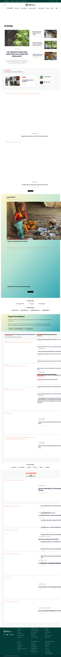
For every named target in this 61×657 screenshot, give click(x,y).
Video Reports (41, 8)
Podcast (47, 8)
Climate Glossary (20, 546)
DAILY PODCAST (7, 70)
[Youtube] (56, 1)
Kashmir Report (25, 348)
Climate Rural (33, 551)
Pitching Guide (47, 538)
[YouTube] (7, 536)
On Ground (17, 8)
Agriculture (15, 258)
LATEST (39, 283)
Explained (32, 251)
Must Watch (46, 258)
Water (29, 369)
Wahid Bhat (39, 339)
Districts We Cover (34, 553)
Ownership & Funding (20, 537)
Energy (35, 369)
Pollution (47, 369)
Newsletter (17, 1)
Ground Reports (42, 251)
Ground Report (40, 356)
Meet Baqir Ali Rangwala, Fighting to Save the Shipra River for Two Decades (38, 44)
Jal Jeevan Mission (48, 553)
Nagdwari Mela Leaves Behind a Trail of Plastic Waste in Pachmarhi (34, 136)
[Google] (12, 536)
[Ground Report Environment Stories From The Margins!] (30, 4)
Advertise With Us (34, 533)
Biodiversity (22, 369)
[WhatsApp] (4, 536)
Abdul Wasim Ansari (42, 394)
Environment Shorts (20, 251)
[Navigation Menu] (5, 5)
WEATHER (40, 323)
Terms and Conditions (34, 538)
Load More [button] (30, 239)
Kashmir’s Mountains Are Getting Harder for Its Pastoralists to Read (27, 294)
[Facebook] (55, 1)
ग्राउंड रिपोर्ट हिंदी (30, 375)
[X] (51, 1)
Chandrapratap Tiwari (41, 331)
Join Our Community (48, 537)
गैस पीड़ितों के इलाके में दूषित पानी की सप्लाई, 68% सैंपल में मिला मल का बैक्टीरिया (46, 214)
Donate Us (12, 1)
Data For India (47, 546)
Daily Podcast (19, 548)
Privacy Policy (33, 535)
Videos (18, 551)
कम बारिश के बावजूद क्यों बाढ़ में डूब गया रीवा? (48, 414)
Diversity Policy (33, 537)
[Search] (56, 8)
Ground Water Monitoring (49, 555)
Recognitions (19, 538)
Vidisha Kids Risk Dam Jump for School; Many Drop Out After (27, 308)
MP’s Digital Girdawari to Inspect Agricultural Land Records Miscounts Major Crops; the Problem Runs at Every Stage (27, 323)
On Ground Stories (34, 548)
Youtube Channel (6, 1)
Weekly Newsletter (48, 533)
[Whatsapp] (49, 1)
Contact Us (19, 533)
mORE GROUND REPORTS (8, 283)
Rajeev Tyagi (34, 138)
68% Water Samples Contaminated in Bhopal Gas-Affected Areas (35, 184)
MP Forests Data (47, 544)
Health (41, 369)
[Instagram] (53, 1)
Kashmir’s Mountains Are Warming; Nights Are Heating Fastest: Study (27, 353)
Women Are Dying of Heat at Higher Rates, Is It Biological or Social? (41, 336)
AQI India (46, 548)
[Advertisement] (30, 16)
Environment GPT (23, 1)
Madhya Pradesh (35, 133)
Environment (25, 258)
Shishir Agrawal (36, 57)
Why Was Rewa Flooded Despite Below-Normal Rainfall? (37, 33)
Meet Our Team (19, 535)
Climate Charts (47, 551)
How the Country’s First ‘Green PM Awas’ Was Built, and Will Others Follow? (27, 339)
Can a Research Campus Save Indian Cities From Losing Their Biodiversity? (17, 54)
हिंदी (45, 387)
